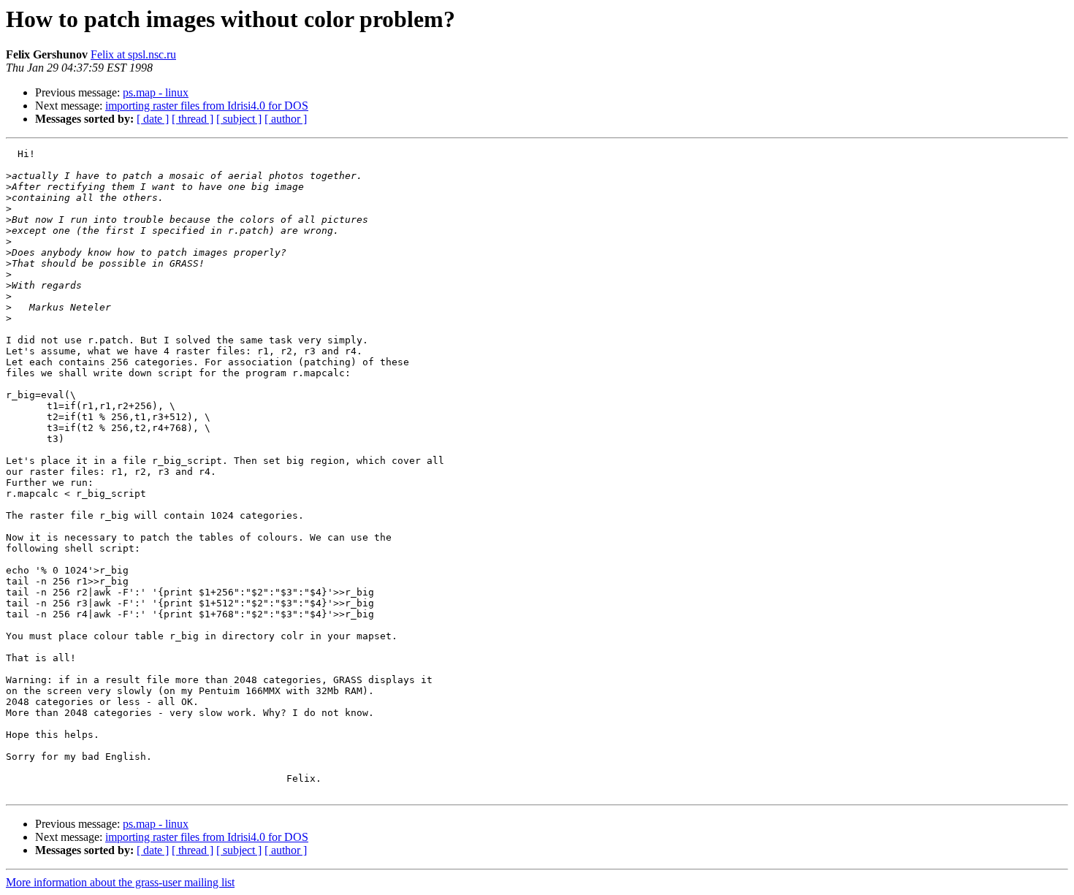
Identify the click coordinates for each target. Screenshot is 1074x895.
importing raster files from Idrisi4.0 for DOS (206, 105)
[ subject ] (239, 119)
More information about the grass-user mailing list (120, 882)
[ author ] (285, 119)
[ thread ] (192, 119)
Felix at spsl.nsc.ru (133, 54)
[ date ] (153, 119)
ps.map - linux (155, 92)
